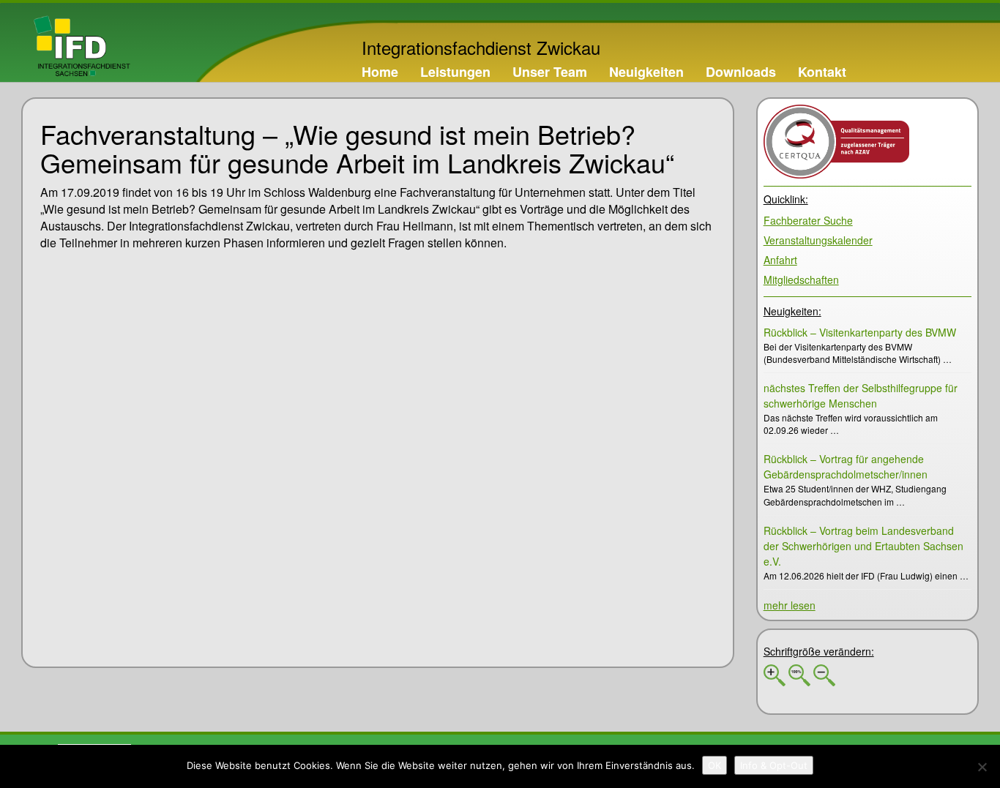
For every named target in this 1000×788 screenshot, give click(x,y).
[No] (981, 766)
